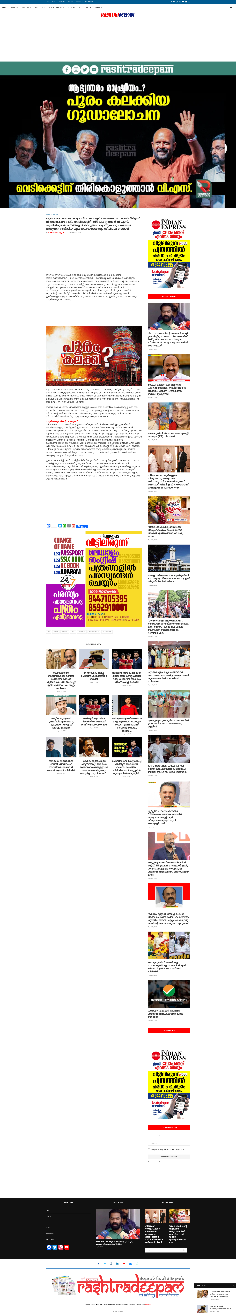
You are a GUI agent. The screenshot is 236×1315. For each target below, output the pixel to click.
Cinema (26, 7)
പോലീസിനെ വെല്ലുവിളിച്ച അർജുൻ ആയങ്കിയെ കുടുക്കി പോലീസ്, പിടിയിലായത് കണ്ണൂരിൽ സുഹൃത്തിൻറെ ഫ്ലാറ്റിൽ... (126, 767)
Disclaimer (70, 2)
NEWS (14, 7)
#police (56, 632)
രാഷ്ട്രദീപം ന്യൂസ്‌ (56, 232)
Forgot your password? (154, 1162)
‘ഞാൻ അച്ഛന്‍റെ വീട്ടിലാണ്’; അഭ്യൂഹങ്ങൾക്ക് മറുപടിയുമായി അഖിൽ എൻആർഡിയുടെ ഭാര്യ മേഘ (165, 532)
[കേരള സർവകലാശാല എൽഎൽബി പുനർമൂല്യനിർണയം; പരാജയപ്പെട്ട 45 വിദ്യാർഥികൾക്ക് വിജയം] (169, 558)
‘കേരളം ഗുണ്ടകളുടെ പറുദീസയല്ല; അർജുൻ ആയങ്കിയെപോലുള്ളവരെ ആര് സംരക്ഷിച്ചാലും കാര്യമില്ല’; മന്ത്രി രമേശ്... (94, 767)
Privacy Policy (79, 2)
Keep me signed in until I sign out (167, 1149)
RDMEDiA (148, 1304)
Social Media (55, 7)
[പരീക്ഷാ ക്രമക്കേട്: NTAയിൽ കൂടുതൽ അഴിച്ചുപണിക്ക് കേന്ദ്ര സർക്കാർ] (169, 994)
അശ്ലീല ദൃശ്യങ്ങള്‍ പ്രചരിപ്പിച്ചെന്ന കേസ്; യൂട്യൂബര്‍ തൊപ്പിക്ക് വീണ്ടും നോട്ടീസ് (61, 723)
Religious (55, 214)
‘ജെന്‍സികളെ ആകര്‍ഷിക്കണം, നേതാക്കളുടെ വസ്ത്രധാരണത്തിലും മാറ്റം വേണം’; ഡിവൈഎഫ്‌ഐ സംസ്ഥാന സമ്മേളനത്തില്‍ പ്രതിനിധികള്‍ (168, 627)
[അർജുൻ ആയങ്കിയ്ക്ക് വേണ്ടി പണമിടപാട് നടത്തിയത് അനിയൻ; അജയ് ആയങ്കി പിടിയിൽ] (61, 747)
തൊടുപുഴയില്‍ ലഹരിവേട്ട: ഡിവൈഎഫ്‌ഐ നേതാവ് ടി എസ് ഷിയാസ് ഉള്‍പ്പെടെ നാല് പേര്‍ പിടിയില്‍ (167, 967)
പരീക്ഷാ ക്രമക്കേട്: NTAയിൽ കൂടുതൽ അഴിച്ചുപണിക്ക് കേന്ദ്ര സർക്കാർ (165, 1013)
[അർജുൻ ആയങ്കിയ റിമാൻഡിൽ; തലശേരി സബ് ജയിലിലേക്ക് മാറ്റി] (94, 705)
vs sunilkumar (107, 632)
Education (73, 7)
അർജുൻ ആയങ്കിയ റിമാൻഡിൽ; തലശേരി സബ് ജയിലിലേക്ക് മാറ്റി (94, 721)
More (97, 7)
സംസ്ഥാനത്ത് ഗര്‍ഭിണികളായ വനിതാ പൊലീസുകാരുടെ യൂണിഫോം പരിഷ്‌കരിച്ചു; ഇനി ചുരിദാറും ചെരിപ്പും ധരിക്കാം (61, 680)
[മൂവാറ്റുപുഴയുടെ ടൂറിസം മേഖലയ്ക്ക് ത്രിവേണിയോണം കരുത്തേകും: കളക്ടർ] (169, 704)
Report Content (89, 2)
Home (47, 2)
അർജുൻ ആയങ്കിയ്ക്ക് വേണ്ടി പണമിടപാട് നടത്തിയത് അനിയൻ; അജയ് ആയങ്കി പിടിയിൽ (61, 765)
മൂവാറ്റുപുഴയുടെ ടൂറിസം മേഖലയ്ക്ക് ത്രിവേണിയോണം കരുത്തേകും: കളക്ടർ (168, 723)
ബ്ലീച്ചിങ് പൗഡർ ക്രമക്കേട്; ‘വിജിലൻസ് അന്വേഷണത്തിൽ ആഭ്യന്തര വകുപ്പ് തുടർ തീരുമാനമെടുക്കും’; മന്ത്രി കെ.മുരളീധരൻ (165, 817)
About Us (54, 2)
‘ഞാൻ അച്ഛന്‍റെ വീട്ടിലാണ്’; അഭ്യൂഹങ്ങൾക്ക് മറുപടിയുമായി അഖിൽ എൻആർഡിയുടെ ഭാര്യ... (178, 1234)
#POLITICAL (64, 632)
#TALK (73, 632)
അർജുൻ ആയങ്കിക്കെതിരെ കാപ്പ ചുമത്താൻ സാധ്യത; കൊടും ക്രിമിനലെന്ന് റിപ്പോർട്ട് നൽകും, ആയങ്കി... (127, 725)
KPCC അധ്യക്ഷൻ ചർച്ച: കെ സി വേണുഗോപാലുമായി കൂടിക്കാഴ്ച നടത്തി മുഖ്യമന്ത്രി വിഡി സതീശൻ (167, 769)
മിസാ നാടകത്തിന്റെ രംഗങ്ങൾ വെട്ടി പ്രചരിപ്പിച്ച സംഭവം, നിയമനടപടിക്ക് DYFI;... (114, 1243)
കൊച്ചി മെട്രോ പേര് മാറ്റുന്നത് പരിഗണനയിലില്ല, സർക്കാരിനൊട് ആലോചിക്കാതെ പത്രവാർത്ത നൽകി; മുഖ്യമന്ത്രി (167, 389)
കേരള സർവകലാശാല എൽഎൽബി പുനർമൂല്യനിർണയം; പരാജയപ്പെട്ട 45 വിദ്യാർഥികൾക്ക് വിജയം (169, 578)
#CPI (49, 632)
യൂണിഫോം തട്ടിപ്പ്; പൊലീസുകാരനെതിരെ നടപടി (94, 676)
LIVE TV (87, 7)
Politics (39, 7)
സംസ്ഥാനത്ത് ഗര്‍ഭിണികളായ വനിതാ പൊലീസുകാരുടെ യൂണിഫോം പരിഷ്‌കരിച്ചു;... (220, 1294)
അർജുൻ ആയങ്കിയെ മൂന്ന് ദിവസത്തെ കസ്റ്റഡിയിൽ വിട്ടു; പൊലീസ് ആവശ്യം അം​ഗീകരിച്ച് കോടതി (126, 677)
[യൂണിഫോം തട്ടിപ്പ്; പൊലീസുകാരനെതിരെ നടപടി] (94, 659)
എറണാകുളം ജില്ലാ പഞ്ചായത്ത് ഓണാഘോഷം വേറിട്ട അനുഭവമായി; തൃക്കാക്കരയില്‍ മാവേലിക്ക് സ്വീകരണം (168, 677)
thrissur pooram (94, 632)
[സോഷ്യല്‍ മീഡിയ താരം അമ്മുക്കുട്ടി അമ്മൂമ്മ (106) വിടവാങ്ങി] (169, 416)
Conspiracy (82, 632)
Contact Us (62, 2)
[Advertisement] (118, 37)
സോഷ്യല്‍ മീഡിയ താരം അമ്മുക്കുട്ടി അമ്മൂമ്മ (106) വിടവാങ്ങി (168, 435)
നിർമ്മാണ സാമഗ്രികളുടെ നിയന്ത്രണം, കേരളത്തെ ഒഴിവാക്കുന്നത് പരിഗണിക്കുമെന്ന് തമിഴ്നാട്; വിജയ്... (154, 1234)
